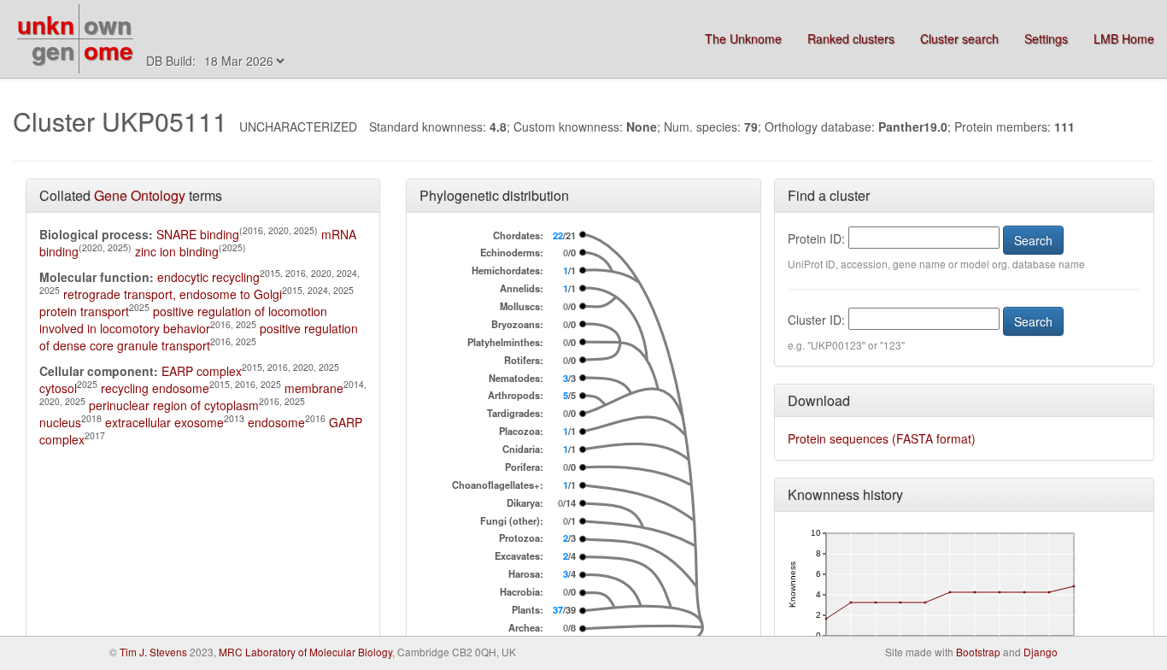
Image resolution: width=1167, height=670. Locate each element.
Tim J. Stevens (153, 651)
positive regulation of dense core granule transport (198, 337)
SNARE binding (197, 234)
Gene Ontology (139, 195)
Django (1040, 651)
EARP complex (201, 370)
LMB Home (1124, 38)
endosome (276, 422)
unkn (45, 24)
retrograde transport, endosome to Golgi (172, 294)
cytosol (58, 388)
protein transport (84, 311)
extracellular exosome (164, 422)
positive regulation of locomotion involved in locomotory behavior (183, 320)
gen (53, 50)
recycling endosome (155, 388)
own (108, 24)
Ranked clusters (850, 38)
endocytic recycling (208, 276)
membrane (313, 388)
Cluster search (959, 38)
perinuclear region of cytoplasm (174, 405)
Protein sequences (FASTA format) (882, 438)
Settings (1046, 38)
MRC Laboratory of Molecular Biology (305, 651)
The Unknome (743, 38)
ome (108, 50)
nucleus (60, 422)
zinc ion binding (177, 251)
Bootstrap (978, 651)
